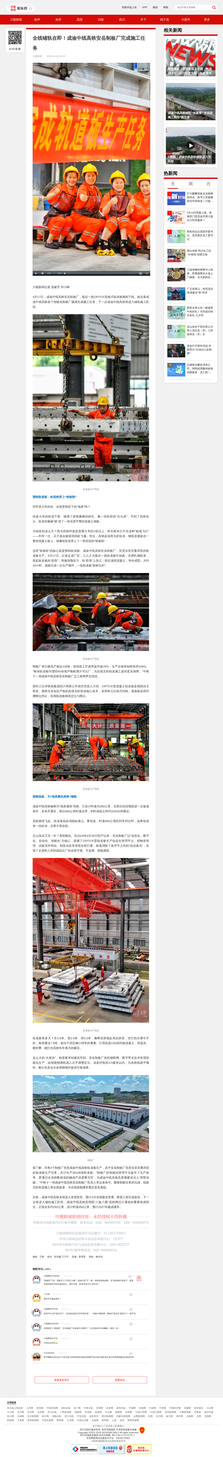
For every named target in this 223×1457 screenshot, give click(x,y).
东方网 (159, 1416)
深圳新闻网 (170, 1412)
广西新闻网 (65, 1412)
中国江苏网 (141, 1412)
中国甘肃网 (47, 1420)
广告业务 (108, 1426)
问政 (101, 19)
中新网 (152, 1408)
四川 (122, 19)
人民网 (29, 1408)
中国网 (132, 1408)
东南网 (95, 1420)
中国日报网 (52, 1408)
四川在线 (52, 1412)
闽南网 (78, 1412)
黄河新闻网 (107, 1416)
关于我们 (97, 1426)
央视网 (142, 1408)
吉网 (198, 1416)
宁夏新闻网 (185, 1412)
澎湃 (122, 1420)
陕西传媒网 (133, 1420)
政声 (37, 19)
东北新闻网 (33, 1416)
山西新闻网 (139, 1416)
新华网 (39, 1408)
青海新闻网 (33, 1420)
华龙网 (88, 1412)
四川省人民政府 (15, 1408)
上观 (114, 1420)
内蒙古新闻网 (123, 1416)
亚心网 (10, 1416)
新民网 (105, 1420)
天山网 (108, 1412)
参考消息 (121, 1408)
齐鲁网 (197, 1412)
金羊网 (40, 1412)
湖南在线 (56, 1416)
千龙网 (20, 1420)
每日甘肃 (208, 1412)
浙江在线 (69, 1416)
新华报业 (198, 1408)
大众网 (210, 1408)
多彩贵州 (93, 1416)
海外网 (179, 1416)
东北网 (30, 1412)
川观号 (185, 19)
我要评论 (120, 1380)
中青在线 (88, 1408)
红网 (150, 1416)
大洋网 (70, 1420)
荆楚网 (118, 1412)
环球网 (99, 1408)
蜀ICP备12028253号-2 (123, 1435)
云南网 (20, 1416)
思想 (80, 19)
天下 (143, 19)
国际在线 (65, 1408)
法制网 (189, 1416)
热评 (58, 19)
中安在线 (81, 1416)
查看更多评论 (61, 1380)
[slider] (99, 273)
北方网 (20, 1412)
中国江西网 (155, 1412)
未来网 (109, 1408)
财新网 (10, 1420)
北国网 (207, 1416)
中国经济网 (175, 1408)
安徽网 (187, 1408)
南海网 (98, 1412)
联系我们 (119, 1426)
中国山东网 (82, 1420)
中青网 (162, 1408)
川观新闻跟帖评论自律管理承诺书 (108, 1441)
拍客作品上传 (129, 7)
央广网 (77, 1408)
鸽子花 (164, 19)
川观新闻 (16, 19)
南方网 (45, 1416)
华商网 (128, 1412)
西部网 (60, 1420)
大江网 (10, 1412)
